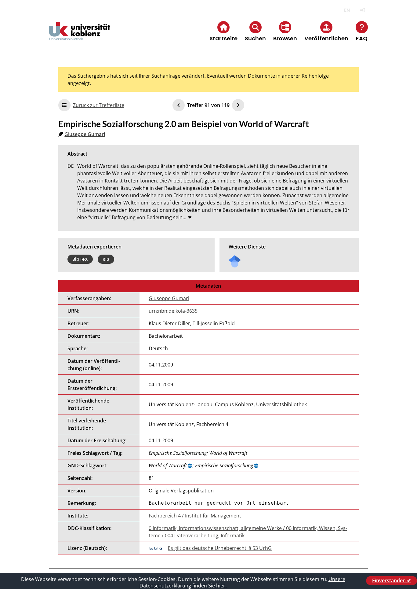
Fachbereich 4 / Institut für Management (195, 515)
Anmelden (362, 10)
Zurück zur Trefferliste (98, 105)
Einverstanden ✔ (391, 580)
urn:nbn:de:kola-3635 (173, 310)
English (347, 10)
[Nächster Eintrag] (238, 105)
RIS (106, 259)
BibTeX (80, 259)
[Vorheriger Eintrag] (178, 105)
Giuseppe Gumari (84, 134)
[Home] (79, 36)
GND (190, 465)
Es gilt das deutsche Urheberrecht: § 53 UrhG (220, 548)
